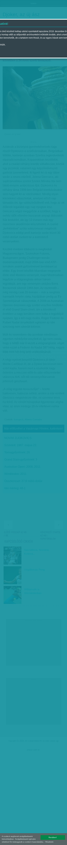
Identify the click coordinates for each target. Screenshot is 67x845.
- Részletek (48, 842)
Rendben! (53, 837)
